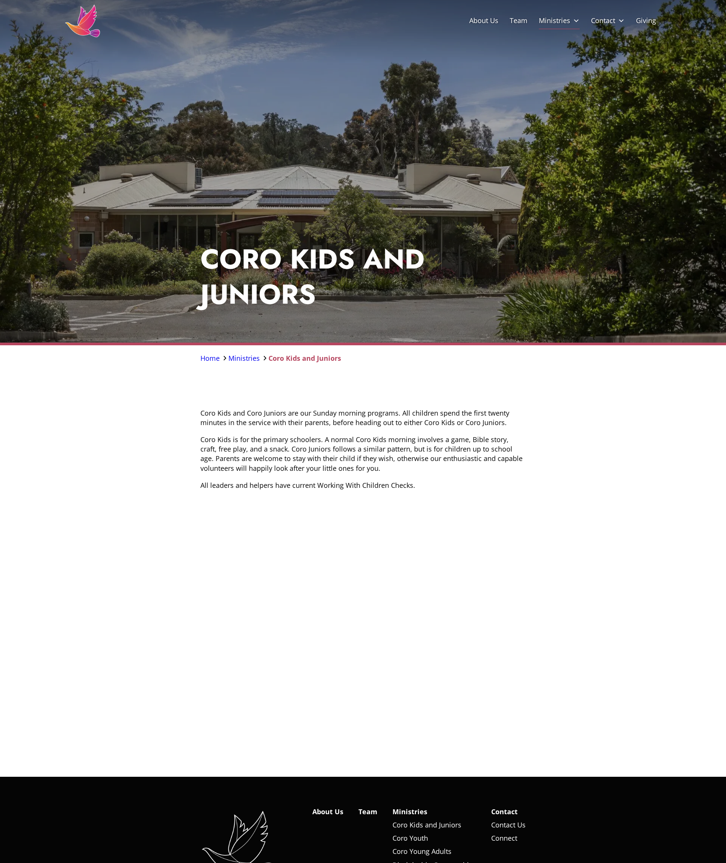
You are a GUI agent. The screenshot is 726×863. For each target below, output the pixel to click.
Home (211, 357)
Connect (504, 838)
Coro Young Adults (421, 851)
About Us (483, 20)
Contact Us (508, 824)
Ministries (554, 20)
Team (518, 20)
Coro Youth (410, 838)
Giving (646, 20)
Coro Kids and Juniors (304, 357)
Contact (603, 20)
